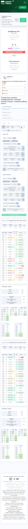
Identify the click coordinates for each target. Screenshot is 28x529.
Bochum (10, 242)
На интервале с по (20, 126)
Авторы (23, 484)
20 (8, 130)
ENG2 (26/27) (3, 235)
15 (6, 130)
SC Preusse (10, 364)
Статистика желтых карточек (14, 487)
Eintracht (10, 366)
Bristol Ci (10, 268)
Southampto (10, 357)
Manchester (10, 380)
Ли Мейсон (9, 76)
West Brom (21, 280)
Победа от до (17, 153)
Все (14, 138)
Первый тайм (7, 127)
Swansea (10, 235)
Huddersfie (21, 247)
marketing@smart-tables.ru (14, 511)
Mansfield (10, 239)
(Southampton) (14, 63)
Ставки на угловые (10, 486)
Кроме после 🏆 (12, 165)
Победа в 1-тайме (5, 159)
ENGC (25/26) (3, 381)
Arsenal (20, 395)
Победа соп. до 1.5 (10, 154)
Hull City (20, 265)
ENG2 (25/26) (3, 256)
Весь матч (4, 127)
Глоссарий (21, 483)
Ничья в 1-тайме (19, 159)
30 (10, 130)
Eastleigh (10, 369)
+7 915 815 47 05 (19, 512)
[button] (16, 7)
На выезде (10, 138)
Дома (5, 138)
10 (4, 130)
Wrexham (21, 272)
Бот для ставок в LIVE (11, 483)
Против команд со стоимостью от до (14, 169)
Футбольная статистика (20, 481)
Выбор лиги (14, 141)
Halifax (10, 254)
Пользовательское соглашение (12, 484)
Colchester (10, 362)
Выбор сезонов (6, 141)
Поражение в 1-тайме (12, 159)
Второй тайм (12, 127)
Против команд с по (9, 143)
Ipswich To (21, 378)
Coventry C (10, 402)
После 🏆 (5, 165)
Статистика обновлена (14, 215)
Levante (10, 249)
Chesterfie (10, 251)
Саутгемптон (14, 61)
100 (17, 130)
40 (12, 130)
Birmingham (20, 237)
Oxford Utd (21, 397)
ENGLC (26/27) (3, 240)
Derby (10, 256)
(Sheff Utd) (14, 33)
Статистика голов (20, 486)
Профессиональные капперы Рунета (15, 489)
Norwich (10, 277)
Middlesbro (21, 371)
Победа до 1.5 (5, 154)
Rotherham (10, 244)
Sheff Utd (21, 235)
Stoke (20, 357)
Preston (20, 258)
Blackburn (21, 261)
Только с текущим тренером (9, 162)
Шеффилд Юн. (14, 31)
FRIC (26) (3, 242)
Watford (10, 263)
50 (14, 130)
